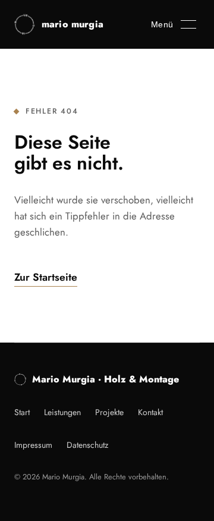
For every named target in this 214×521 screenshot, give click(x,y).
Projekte (109, 412)
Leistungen (62, 412)
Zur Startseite (45, 277)
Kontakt (150, 412)
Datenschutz (87, 445)
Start (22, 412)
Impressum (33, 445)
